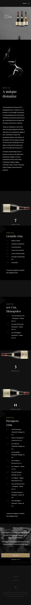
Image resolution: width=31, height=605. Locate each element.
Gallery (15, 555)
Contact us (15, 559)
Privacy (15, 580)
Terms (15, 577)
